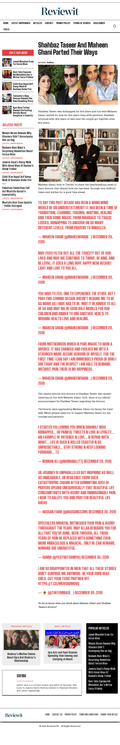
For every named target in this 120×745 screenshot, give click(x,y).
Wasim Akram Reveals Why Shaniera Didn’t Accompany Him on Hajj (17, 136)
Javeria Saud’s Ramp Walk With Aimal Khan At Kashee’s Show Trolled (17, 165)
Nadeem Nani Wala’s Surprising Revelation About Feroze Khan (17, 151)
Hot (4, 184)
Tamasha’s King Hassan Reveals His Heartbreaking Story (23, 98)
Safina (50, 62)
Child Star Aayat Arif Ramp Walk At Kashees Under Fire (23, 86)
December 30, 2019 (102, 512)
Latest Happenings (12, 143)
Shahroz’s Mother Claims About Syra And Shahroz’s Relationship (21, 657)
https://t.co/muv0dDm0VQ (58, 583)
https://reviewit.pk (25, 681)
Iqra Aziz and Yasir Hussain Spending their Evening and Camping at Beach (63, 656)
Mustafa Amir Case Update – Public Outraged (17, 204)
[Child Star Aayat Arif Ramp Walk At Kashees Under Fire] (7, 86)
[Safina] (10, 683)
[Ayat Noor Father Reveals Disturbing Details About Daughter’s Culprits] (7, 110)
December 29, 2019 (97, 461)
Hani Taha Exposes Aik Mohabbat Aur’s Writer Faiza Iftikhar (23, 75)
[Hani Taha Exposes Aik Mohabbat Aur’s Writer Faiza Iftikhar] (7, 74)
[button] (115, 26)
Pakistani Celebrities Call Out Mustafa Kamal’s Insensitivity (16, 191)
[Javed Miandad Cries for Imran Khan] (7, 62)
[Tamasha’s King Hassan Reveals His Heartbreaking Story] (7, 98)
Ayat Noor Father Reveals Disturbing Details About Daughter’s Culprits (23, 111)
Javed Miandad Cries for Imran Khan (23, 63)
